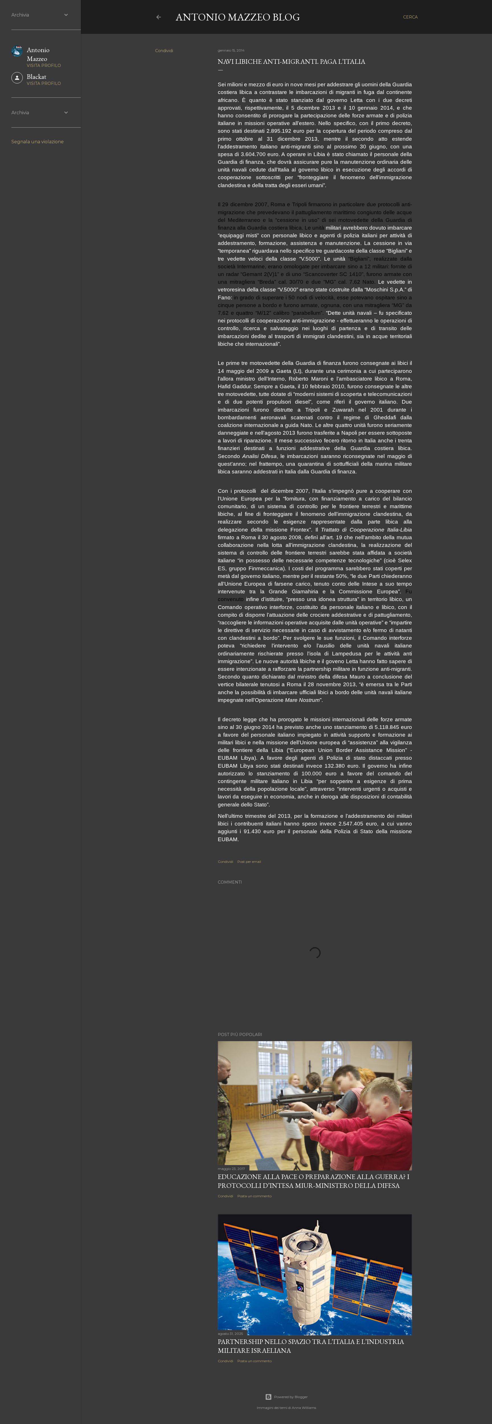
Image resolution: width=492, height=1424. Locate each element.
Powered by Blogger (291, 1397)
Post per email (249, 861)
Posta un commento (254, 1196)
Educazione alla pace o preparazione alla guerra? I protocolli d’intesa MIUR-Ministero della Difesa (313, 1181)
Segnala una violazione (37, 141)
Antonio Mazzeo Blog (238, 17)
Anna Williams (304, 1407)
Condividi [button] (164, 50)
